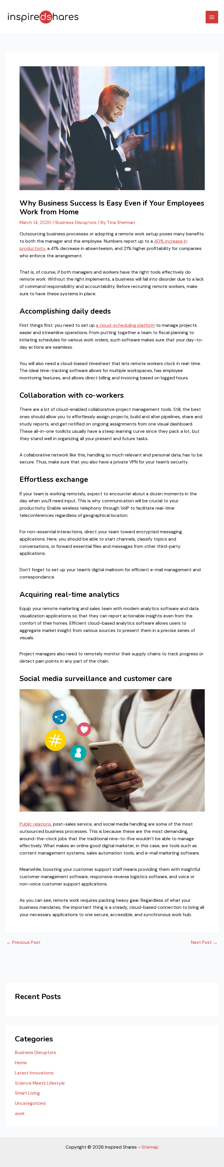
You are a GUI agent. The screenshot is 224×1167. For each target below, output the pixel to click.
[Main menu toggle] (212, 17)
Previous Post (23, 942)
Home (21, 1063)
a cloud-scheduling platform (125, 325)
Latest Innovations (34, 1073)
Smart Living (27, 1093)
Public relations (35, 824)
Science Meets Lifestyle (40, 1083)
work (20, 1113)
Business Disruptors (76, 222)
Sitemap (150, 1147)
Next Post (204, 942)
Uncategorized (30, 1103)
